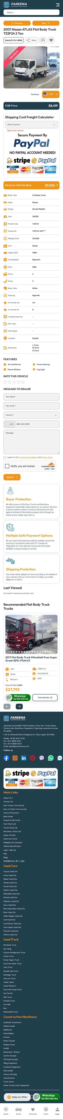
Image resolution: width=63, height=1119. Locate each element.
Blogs (6, 857)
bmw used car (10, 912)
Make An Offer (20, 1097)
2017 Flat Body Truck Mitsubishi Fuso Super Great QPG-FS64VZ (31, 659)
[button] (8, 651)
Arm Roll (7, 1004)
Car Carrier (8, 993)
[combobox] (50, 94)
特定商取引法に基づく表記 (14, 861)
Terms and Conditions (28, 457)
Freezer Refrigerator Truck (14, 952)
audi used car (9, 920)
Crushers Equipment (12, 1067)
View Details (43, 697)
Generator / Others (12, 1052)
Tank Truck (8, 967)
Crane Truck (9, 956)
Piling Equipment (10, 1063)
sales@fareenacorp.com (19, 746)
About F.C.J (8, 798)
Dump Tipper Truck (11, 960)
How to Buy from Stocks (14, 805)
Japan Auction (10, 835)
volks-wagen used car (13, 916)
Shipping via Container (13, 842)
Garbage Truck (10, 975)
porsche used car (11, 931)
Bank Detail (8, 816)
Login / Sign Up (10, 850)
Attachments (9, 1078)
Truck (8, 608)
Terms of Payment (11, 813)
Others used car (11, 934)
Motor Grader (9, 1041)
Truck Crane (9, 1082)
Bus (5, 1008)
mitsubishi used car (12, 894)
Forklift (6, 1048)
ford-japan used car (12, 927)
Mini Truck (8, 997)
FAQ (5, 854)
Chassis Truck (9, 1001)
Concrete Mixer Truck (13, 963)
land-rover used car (12, 923)
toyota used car (11, 871)
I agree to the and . (30, 457)
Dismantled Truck (11, 1012)
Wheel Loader (9, 1026)
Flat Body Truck (38, 604)
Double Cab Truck (11, 971)
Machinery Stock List (12, 831)
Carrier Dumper (10, 1056)
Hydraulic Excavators (12, 1022)
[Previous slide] (9, 706)
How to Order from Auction (15, 809)
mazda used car (10, 897)
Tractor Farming (10, 1074)
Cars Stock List (10, 824)
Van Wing (7, 949)
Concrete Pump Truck (13, 989)
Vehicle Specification (12, 846)
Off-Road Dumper (11, 1059)
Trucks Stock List (11, 828)
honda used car (10, 883)
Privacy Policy (47, 457)
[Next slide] (21, 706)
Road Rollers (9, 1033)
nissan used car (10, 879)
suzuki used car (10, 886)
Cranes (6, 1037)
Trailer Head (8, 982)
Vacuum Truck (9, 978)
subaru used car (11, 890)
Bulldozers (8, 1030)
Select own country (15, 130)
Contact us (8, 801)
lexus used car (10, 875)
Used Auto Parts (10, 839)
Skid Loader (8, 1071)
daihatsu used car (11, 901)
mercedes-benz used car (14, 909)
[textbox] (49, 94)
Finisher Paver (9, 1045)
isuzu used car (10, 905)
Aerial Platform (10, 986)
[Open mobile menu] (57, 4)
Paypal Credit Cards (12, 820)
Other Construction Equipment (16, 1085)
